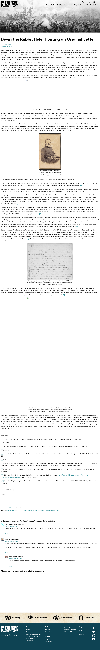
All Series (48, 629)
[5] (82, 199)
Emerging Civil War (11, 507)
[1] (74, 77)
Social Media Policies (33, 636)
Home (38, 5)
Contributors (30, 632)
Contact (95, 5)
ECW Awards (30, 638)
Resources (29, 640)
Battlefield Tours (69, 632)
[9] (29, 239)
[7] (40, 214)
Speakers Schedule (70, 629)
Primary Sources (25, 507)
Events (82, 5)
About (44, 5)
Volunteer (48, 641)
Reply (6, 533)
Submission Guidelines (33, 634)
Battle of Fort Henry (34, 510)
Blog (60, 5)
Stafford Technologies (13, 635)
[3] (81, 185)
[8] (77, 226)
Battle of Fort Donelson (22, 510)
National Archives (54, 510)
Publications (52, 5)
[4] (24, 191)
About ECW (30, 629)
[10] (63, 295)
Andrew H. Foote (11, 510)
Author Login (87, 2)
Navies (18, 507)
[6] (17, 203)
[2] (16, 120)
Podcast (66, 5)
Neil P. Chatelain (7, 45)
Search (97, 2)
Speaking (74, 5)
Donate (47, 639)
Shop (88, 5)
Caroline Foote (45, 510)
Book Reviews (49, 632)
